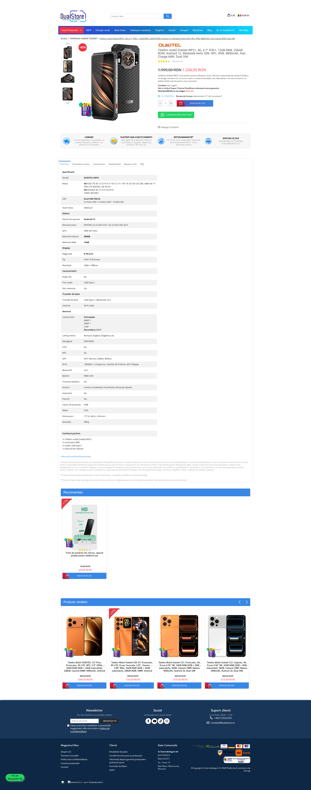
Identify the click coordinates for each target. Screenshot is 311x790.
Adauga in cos (197, 103)
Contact (64, 767)
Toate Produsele (70, 30)
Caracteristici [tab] (99, 164)
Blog (209, 30)
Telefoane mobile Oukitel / (84, 38)
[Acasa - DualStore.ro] (77, 16)
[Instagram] (167, 721)
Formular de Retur (118, 766)
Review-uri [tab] (130, 164)
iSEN (88, 30)
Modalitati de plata (118, 751)
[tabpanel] (114, 82)
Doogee (184, 30)
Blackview (198, 30)
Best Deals (120, 30)
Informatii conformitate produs (76, 456)
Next (67, 102)
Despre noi (66, 751)
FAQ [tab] (142, 164)
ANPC (112, 770)
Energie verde (103, 30)
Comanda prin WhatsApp (179, 114)
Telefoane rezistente (140, 30)
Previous (67, 44)
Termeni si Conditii (70, 755)
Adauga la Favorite (169, 127)
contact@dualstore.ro (222, 722)
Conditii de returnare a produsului (125, 755)
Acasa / (65, 38)
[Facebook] (148, 721)
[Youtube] (154, 721)
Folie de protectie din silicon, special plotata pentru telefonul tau (84, 554)
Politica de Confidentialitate (74, 759)
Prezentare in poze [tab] (81, 164)
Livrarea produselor (70, 763)
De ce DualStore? (225, 30)
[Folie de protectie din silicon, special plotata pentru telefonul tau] (84, 527)
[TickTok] (160, 721)
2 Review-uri (177, 61)
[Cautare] (168, 16)
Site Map (243, 30)
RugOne (159, 30)
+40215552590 (222, 718)
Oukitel (172, 30)
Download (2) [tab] (115, 164)
